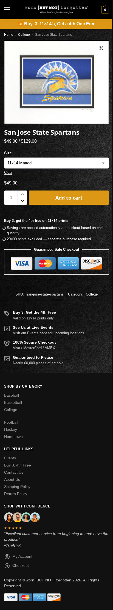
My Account (22, 556)
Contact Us (13, 472)
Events (10, 458)
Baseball (11, 395)
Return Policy (15, 494)
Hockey (10, 429)
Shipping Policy (17, 486)
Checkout (20, 565)
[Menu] (12, 9)
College (24, 35)
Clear (8, 172)
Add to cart (69, 197)
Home (8, 35)
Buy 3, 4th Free (17, 465)
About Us (12, 479)
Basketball (13, 402)
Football (11, 422)
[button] (104, 9)
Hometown (13, 436)
